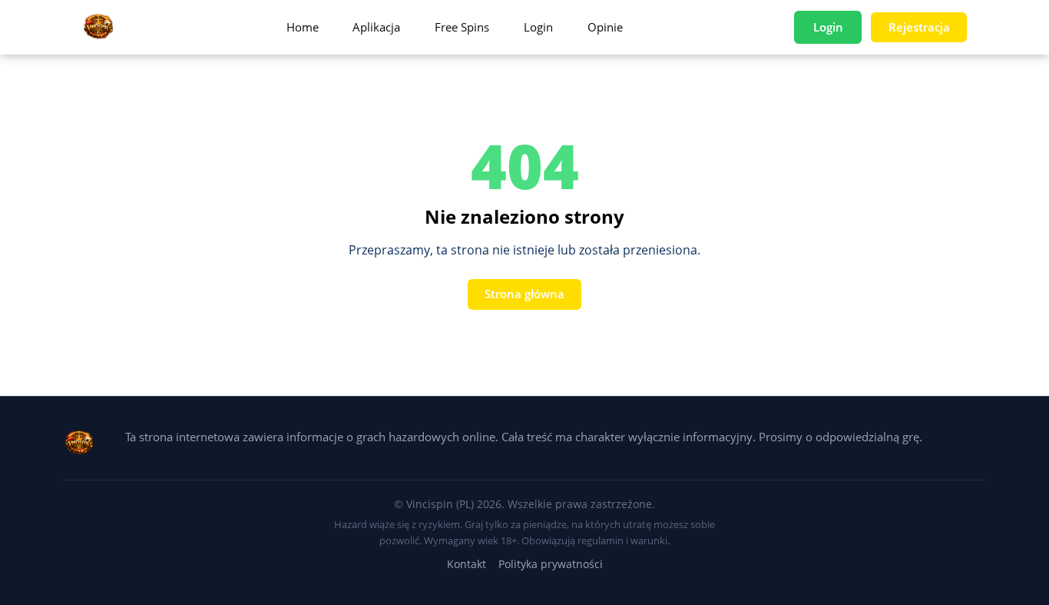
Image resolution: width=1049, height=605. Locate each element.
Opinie (605, 27)
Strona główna (524, 293)
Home (302, 27)
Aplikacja (376, 27)
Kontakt (466, 564)
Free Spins (462, 27)
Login (538, 27)
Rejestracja (919, 27)
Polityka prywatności (550, 564)
